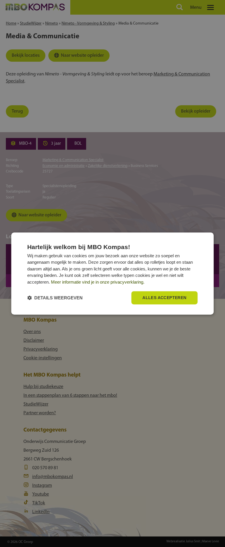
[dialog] (112, 273)
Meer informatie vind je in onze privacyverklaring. (97, 281)
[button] (55, 297)
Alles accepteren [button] (164, 298)
